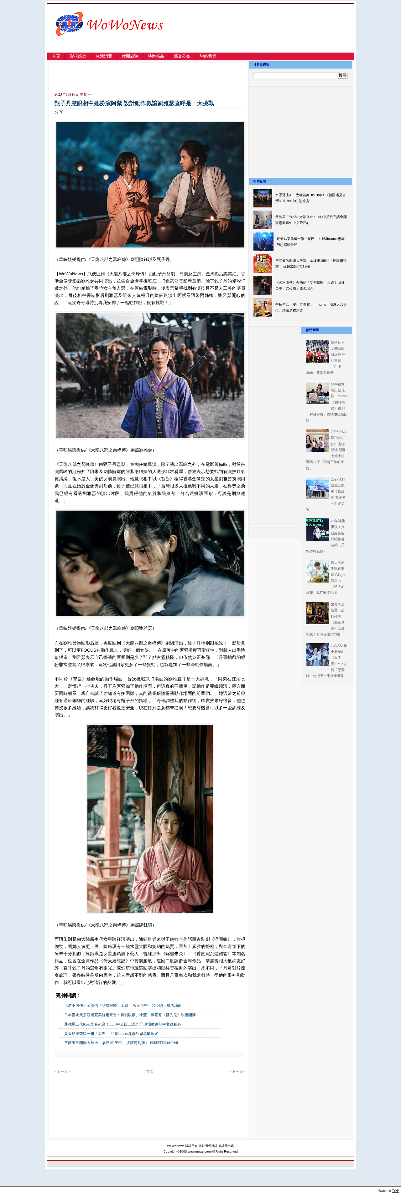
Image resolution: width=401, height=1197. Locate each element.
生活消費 (104, 56)
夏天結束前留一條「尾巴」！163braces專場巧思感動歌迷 (111, 1033)
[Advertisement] (286, 35)
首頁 (56, 56)
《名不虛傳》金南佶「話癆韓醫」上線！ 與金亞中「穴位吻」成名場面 (123, 1005)
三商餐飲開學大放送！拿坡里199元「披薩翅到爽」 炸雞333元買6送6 (121, 1043)
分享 (59, 112)
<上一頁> (62, 1071)
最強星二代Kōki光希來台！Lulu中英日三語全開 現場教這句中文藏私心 (122, 1024)
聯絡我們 (208, 56)
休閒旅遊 (130, 56)
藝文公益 (182, 56)
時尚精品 (156, 56)
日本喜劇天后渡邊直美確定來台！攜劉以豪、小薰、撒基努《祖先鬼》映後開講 (130, 1015)
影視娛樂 (78, 56)
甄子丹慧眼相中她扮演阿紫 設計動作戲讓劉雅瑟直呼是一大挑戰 (134, 103)
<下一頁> (237, 1071)
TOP (395, 1191)
